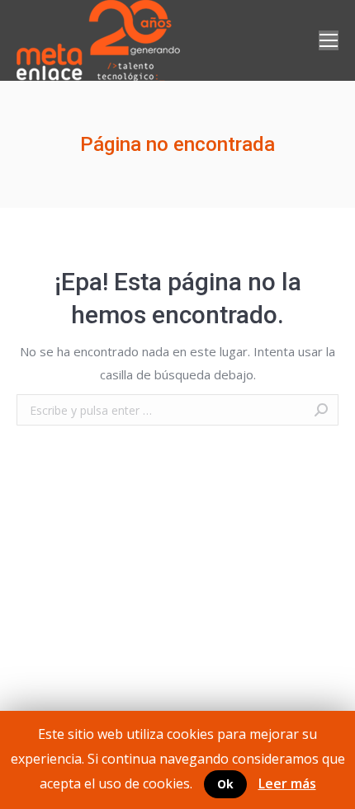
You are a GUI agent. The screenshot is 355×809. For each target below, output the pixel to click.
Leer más (287, 783)
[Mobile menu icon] (328, 40)
